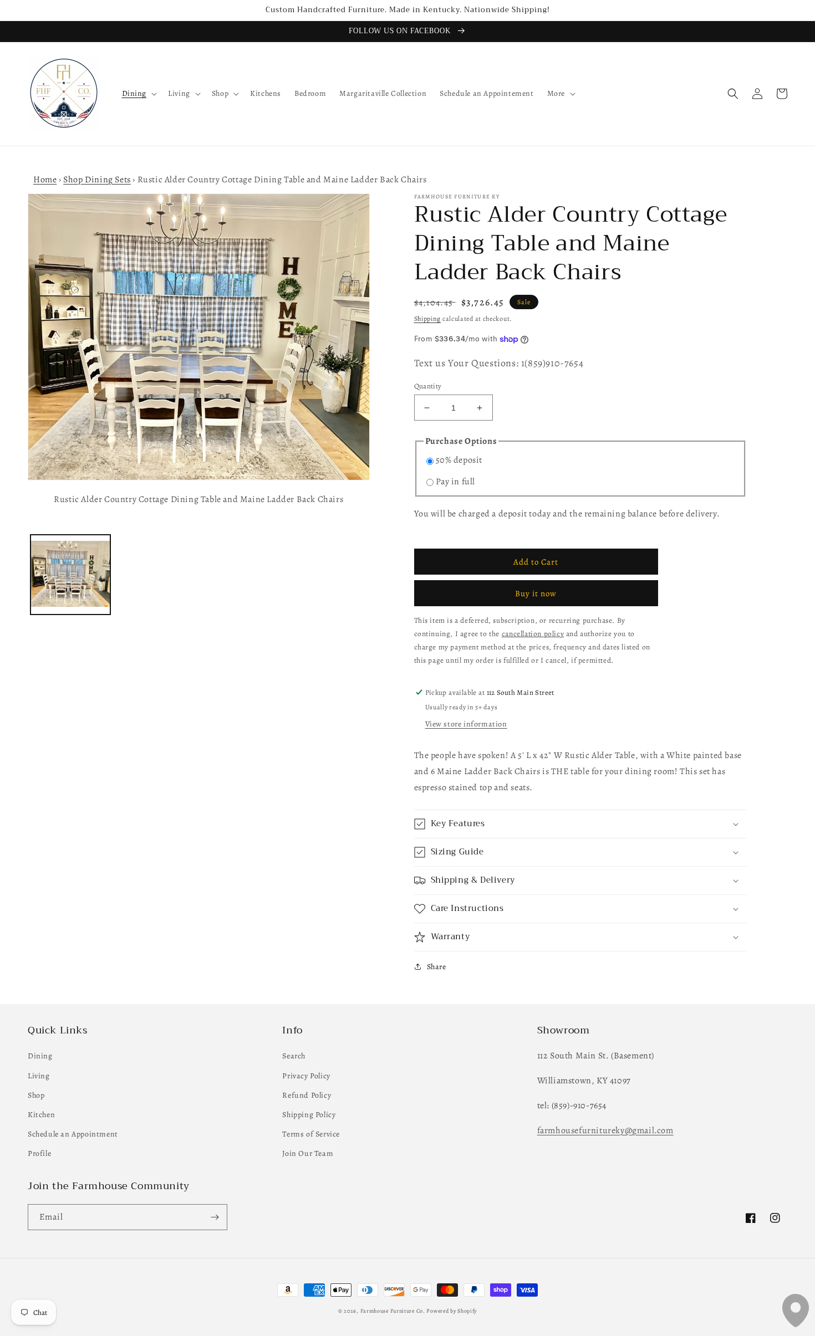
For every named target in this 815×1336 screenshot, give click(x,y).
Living (39, 1076)
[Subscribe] (214, 1217)
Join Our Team (307, 1153)
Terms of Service (311, 1134)
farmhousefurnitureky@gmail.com (605, 1130)
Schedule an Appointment (73, 1134)
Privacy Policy (306, 1076)
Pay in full (456, 481)
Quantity (428, 386)
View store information (466, 724)
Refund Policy (306, 1095)
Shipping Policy (308, 1114)
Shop (36, 1095)
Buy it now (536, 593)
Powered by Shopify (451, 1310)
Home (45, 179)
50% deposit (459, 460)
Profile (39, 1153)
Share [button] (436, 966)
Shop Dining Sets (97, 179)
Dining (40, 1056)
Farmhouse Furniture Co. (392, 1310)
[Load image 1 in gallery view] (70, 575)
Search (293, 1056)
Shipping (427, 318)
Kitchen (41, 1114)
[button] (138, 93)
